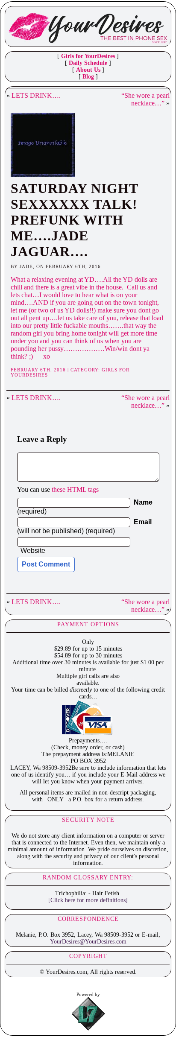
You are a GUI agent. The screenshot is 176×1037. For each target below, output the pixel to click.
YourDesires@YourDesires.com (88, 941)
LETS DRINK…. (36, 95)
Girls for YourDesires (88, 56)
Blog (88, 76)
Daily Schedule (88, 63)
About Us (88, 70)
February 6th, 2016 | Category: (56, 369)
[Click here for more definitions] (88, 900)
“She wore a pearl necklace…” (145, 99)
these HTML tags (75, 489)
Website (33, 550)
